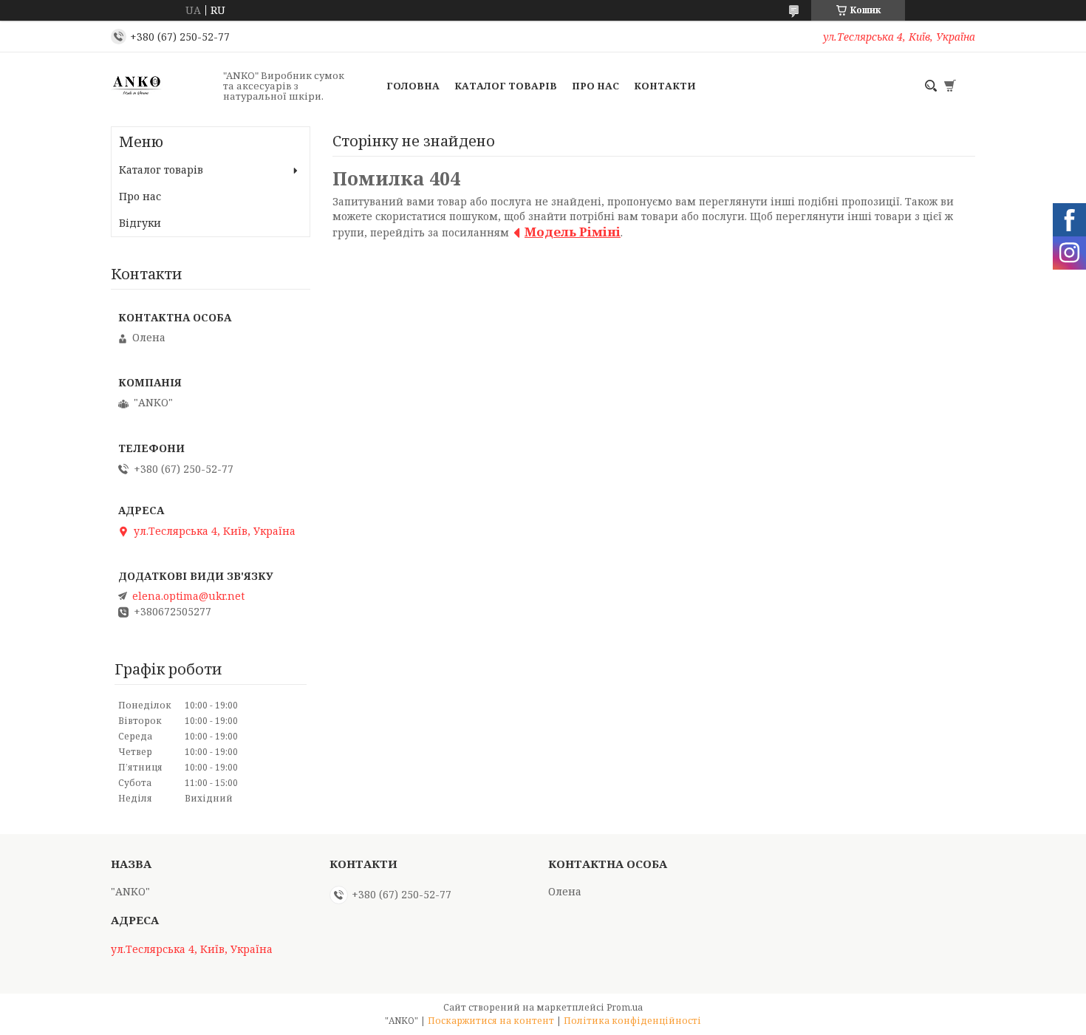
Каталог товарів (505, 85)
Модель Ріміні (573, 231)
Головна (413, 85)
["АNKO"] (162, 86)
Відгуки (140, 223)
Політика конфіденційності (632, 1020)
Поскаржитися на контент (491, 1020)
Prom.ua (625, 1007)
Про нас (595, 85)
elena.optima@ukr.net (188, 596)
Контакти (665, 85)
